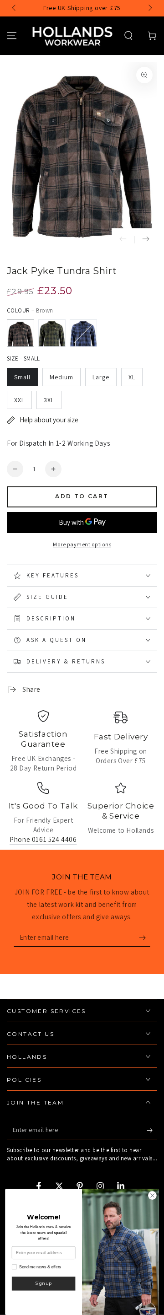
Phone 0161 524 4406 (43, 839)
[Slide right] (149, 8)
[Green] (52, 333)
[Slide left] (14, 8)
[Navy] (83, 333)
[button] (128, 35)
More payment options (82, 544)
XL (131, 377)
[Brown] (20, 333)
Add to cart (81, 496)
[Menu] (12, 35)
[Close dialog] (152, 1195)
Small (22, 377)
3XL (49, 400)
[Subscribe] (144, 937)
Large (100, 377)
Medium (61, 377)
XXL (19, 400)
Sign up (43, 1283)
